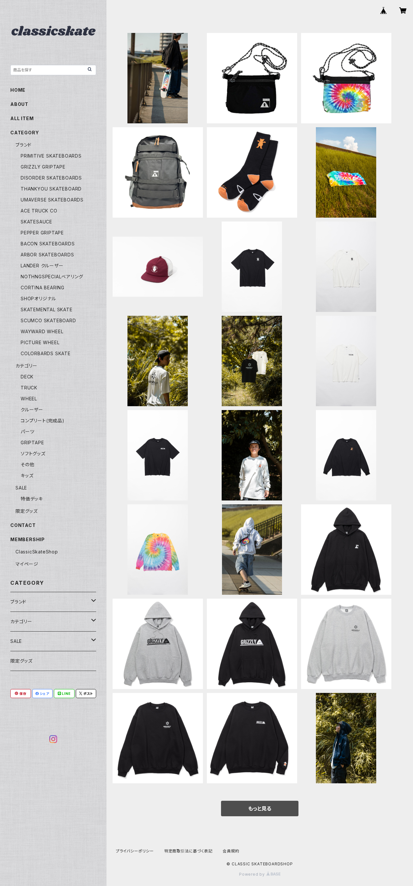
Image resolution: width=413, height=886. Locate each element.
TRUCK (29, 387)
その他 (27, 464)
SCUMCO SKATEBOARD (48, 320)
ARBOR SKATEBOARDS (47, 254)
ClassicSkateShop (36, 551)
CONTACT (23, 525)
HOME (17, 90)
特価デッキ (32, 498)
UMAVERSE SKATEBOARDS (52, 199)
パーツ (27, 431)
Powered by (252, 874)
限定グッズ (26, 511)
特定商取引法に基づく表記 (188, 851)
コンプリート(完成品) (43, 420)
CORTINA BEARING (43, 287)
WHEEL (29, 398)
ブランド (23, 145)
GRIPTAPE (32, 442)
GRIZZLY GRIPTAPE (43, 167)
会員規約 (231, 851)
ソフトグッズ (33, 453)
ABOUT (19, 104)
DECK (27, 376)
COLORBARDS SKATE (46, 353)
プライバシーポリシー (135, 851)
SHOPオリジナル (38, 298)
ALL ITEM (22, 118)
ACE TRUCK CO (39, 210)
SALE (21, 487)
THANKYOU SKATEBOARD (51, 188)
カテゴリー (26, 365)
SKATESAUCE (36, 221)
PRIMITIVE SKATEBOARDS (51, 156)
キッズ (27, 475)
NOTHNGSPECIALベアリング (52, 276)
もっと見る (259, 808)
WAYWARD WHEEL (42, 331)
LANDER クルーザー (42, 265)
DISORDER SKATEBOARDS (51, 177)
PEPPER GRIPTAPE (42, 232)
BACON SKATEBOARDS (48, 243)
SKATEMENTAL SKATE (47, 309)
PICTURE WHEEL (40, 342)
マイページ (26, 564)
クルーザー (32, 409)
